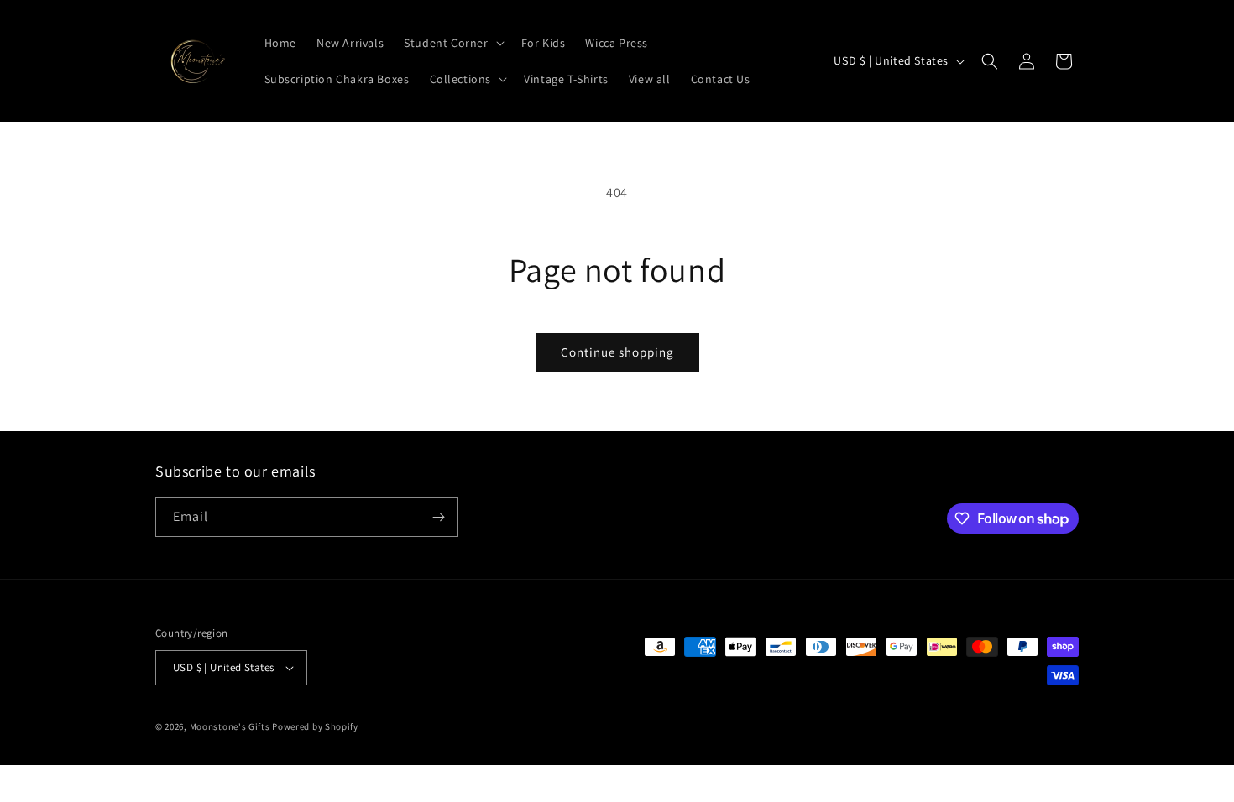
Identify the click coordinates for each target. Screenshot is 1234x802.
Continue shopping (617, 352)
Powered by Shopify (315, 726)
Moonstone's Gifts (230, 726)
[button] (452, 42)
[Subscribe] (438, 517)
